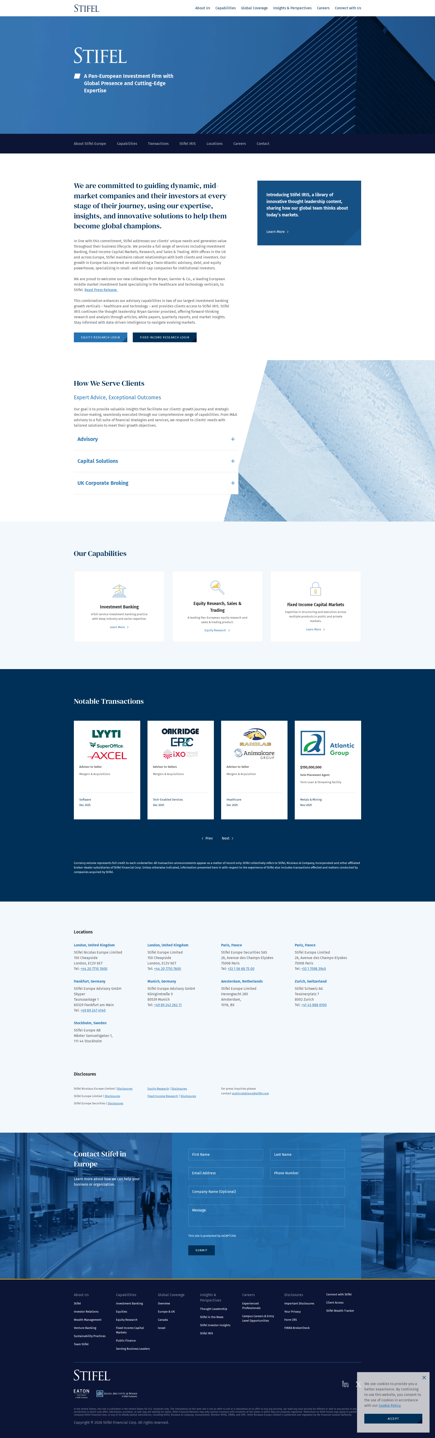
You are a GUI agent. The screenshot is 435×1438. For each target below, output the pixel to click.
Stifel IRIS (187, 143)
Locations (214, 143)
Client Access (334, 1302)
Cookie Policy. (390, 1405)
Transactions (158, 143)
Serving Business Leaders (133, 1348)
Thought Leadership (213, 1309)
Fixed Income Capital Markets (130, 1330)
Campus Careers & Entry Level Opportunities (258, 1318)
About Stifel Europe (90, 143)
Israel (161, 1328)
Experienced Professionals (251, 1306)
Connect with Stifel (339, 1294)
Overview (164, 1303)
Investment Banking (129, 1303)
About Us (202, 8)
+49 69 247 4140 (93, 1010)
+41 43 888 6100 (314, 1005)
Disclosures (125, 1088)
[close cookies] (424, 1377)
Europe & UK (166, 1311)
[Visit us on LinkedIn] (345, 1384)
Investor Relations (86, 1311)
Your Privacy (292, 1311)
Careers (323, 8)
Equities (121, 1311)
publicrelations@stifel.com (250, 1093)
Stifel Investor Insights (215, 1325)
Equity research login (100, 337)
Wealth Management (88, 1319)
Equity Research (158, 1088)
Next (226, 838)
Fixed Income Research (162, 1096)
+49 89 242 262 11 (168, 1005)
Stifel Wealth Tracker (340, 1310)
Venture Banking (85, 1328)
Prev (209, 838)
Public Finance (126, 1340)
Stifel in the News (211, 1317)
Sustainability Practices (90, 1336)
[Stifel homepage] (87, 8)
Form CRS (290, 1319)
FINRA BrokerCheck (297, 1328)
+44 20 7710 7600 (93, 969)
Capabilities (225, 8)
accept (393, 1418)
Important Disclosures (299, 1303)
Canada (163, 1319)
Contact (263, 143)
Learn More (275, 232)
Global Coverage (254, 8)
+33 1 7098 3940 (313, 969)
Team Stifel (81, 1344)
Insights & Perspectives (292, 8)
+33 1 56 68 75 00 (241, 969)
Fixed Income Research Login (164, 337)
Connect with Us (348, 8)
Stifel (77, 1303)
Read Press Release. (101, 290)
